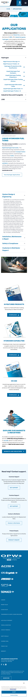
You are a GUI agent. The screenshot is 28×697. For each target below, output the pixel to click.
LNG (10, 37)
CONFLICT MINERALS (5, 629)
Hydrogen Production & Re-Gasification (13, 67)
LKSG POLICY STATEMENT (6, 620)
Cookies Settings (14, 695)
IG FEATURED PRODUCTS (14, 304)
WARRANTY (3, 651)
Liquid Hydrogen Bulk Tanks (12, 88)
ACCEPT (14, 692)
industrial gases (20, 37)
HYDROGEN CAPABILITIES (14, 341)
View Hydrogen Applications (12, 174)
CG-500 (14, 381)
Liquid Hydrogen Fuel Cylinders (13, 72)
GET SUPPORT (14, 487)
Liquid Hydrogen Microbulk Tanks (13, 85)
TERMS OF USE (4, 646)
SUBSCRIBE (6, 678)
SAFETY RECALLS (4, 636)
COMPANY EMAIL (4, 641)
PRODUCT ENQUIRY (14, 540)
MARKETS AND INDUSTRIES (13, 451)
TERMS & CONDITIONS (6, 625)
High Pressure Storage (10, 61)
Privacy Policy (13, 689)
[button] (14, 57)
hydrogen (6, 39)
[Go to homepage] (5, 2)
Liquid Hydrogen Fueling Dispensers (13, 76)
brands (6, 440)
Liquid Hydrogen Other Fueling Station (13, 80)
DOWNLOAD (13, 315)
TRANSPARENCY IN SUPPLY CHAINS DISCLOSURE (11, 614)
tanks (12, 155)
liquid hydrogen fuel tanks (10, 147)
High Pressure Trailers (10, 64)
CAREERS (3, 599)
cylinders (5, 163)
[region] (14, 688)
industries (16, 35)
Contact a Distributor (14, 523)
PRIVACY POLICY (4, 604)
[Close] (24, 683)
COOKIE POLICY (4, 609)
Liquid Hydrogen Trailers (11, 91)
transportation (20, 151)
